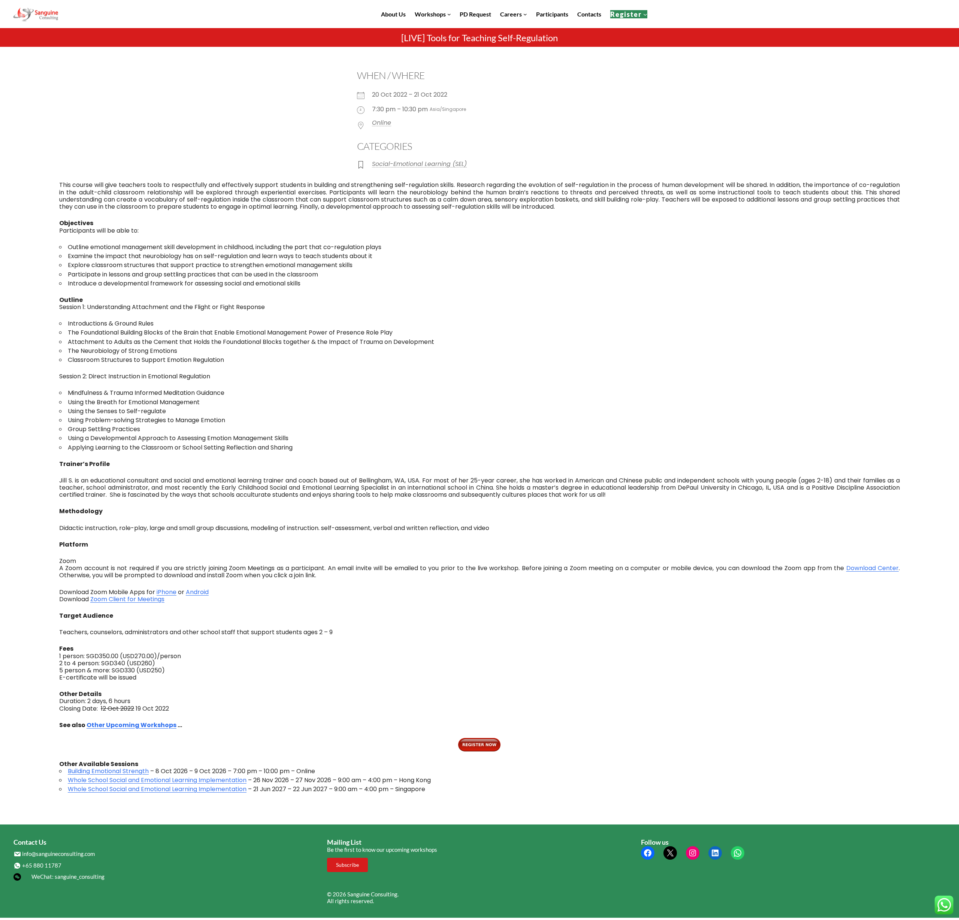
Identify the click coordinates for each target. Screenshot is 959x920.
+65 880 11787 (41, 865)
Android (197, 592)
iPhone (166, 592)
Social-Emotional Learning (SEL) (419, 164)
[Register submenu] (645, 14)
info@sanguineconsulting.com (58, 853)
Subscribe (347, 865)
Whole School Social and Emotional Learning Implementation (157, 780)
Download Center (872, 568)
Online (381, 122)
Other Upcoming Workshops (131, 725)
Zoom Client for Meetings (127, 599)
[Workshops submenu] (449, 14)
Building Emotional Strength (108, 771)
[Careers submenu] (525, 14)
